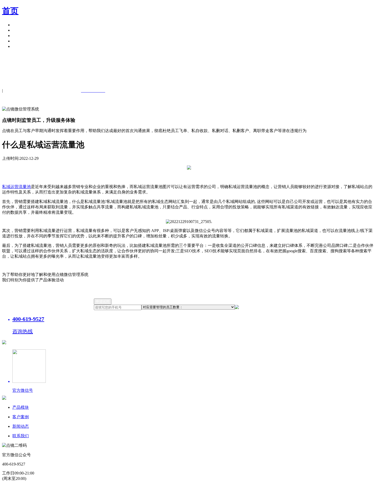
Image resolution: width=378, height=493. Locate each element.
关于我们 (20, 41)
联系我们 (20, 436)
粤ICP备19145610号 (136, 488)
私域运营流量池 (16, 186)
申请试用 (20, 46)
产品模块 (20, 25)
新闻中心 (20, 35)
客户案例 (20, 30)
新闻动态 (20, 426)
